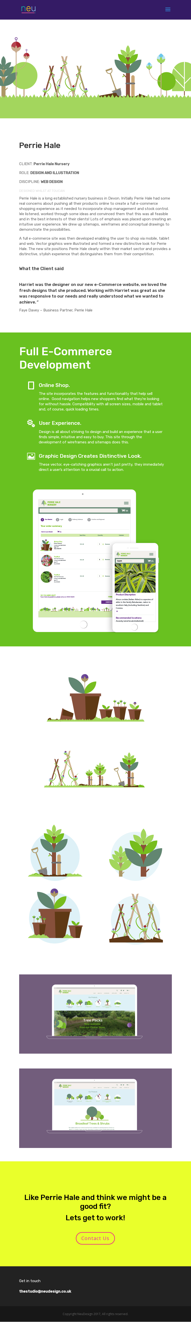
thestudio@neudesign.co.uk (45, 1291)
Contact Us (95, 1238)
